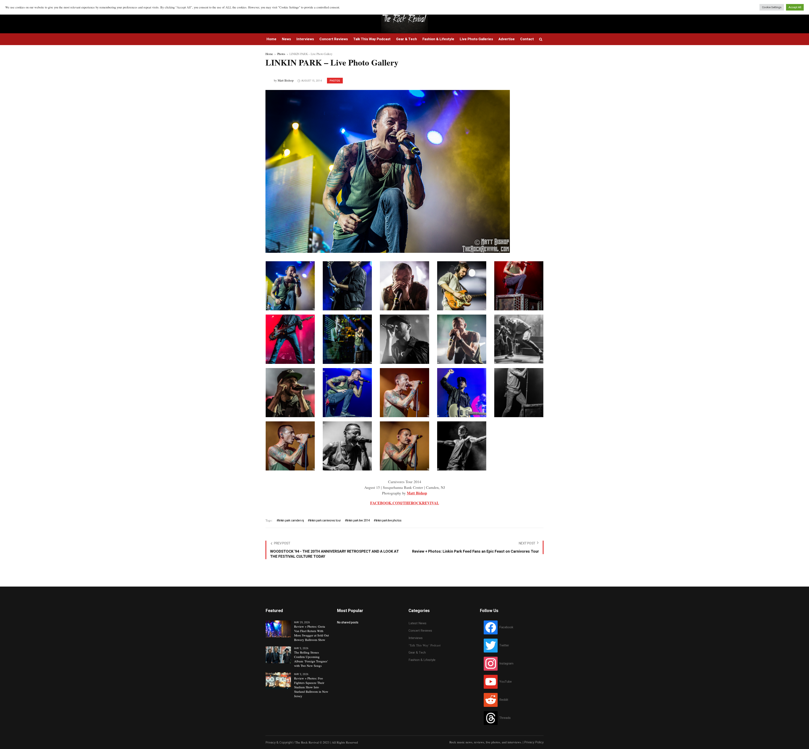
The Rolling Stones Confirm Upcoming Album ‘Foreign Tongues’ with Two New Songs (311, 659)
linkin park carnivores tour (325, 520)
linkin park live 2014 (358, 520)
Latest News (417, 623)
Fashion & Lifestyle (422, 660)
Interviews (416, 638)
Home (269, 54)
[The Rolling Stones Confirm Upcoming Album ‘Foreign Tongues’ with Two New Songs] (278, 654)
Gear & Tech (417, 652)
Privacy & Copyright (279, 742)
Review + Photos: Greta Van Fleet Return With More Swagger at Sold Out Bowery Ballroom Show (311, 633)
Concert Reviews (420, 630)
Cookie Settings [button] (771, 7)
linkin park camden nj (291, 520)
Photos (281, 54)
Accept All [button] (795, 7)
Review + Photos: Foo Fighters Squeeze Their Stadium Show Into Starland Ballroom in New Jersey (311, 687)
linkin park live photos (388, 520)
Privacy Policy (534, 742)
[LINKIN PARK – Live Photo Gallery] (387, 171)
